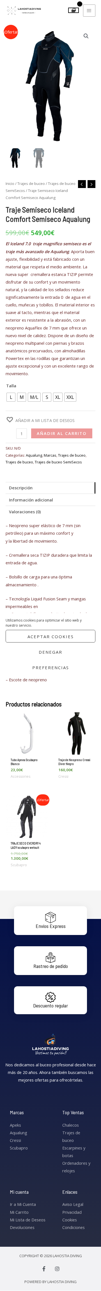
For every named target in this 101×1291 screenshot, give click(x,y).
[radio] (11, 397)
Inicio (10, 183)
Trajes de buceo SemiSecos (58, 462)
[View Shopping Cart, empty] (73, 10)
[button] (86, 36)
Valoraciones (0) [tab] (25, 511)
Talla (11, 385)
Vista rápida (26, 750)
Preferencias (50, 667)
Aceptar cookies (50, 636)
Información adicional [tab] (31, 500)
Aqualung (34, 455)
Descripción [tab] (21, 487)
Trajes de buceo (31, 183)
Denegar (50, 652)
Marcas (50, 455)
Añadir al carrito (62, 433)
